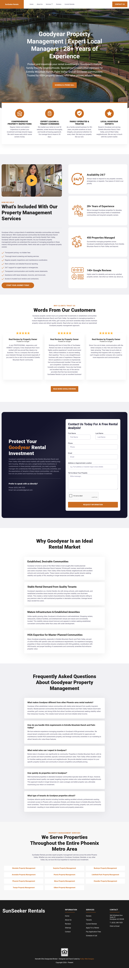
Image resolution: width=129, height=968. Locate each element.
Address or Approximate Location (80, 463)
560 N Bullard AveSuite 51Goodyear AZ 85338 (117, 917)
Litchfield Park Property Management (105, 875)
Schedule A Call (91, 936)
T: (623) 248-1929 (116, 923)
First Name (72, 433)
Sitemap (68, 928)
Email (70, 453)
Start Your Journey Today (17, 285)
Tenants (89, 920)
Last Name (99, 433)
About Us (40, 4)
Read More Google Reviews (64, 389)
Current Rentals (69, 4)
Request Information (93, 505)
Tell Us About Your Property (77, 473)
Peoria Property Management (64, 875)
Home (31, 4)
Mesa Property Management (64, 881)
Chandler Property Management (105, 881)
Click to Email (114, 926)
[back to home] (12, 4)
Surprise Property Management (64, 868)
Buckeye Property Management (105, 868)
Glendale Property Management (23, 868)
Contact (68, 932)
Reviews (58, 4)
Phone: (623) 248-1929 (17, 488)
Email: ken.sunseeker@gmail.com (21, 490)
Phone (70, 443)
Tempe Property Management (24, 888)
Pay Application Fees (93, 932)
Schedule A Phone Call (64, 85)
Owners (88, 916)
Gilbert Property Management (64, 888)
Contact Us (120, 4)
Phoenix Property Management (23, 881)
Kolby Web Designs (87, 959)
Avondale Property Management (23, 875)
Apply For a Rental (92, 928)
